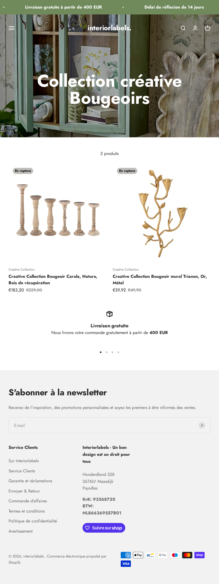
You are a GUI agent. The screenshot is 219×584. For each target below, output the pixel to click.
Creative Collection (21, 269)
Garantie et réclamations (30, 481)
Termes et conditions (27, 511)
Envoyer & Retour (24, 491)
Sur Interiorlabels (24, 461)
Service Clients (22, 471)
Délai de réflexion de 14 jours (170, 7)
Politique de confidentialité (33, 521)
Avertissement (21, 531)
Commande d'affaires (28, 501)
